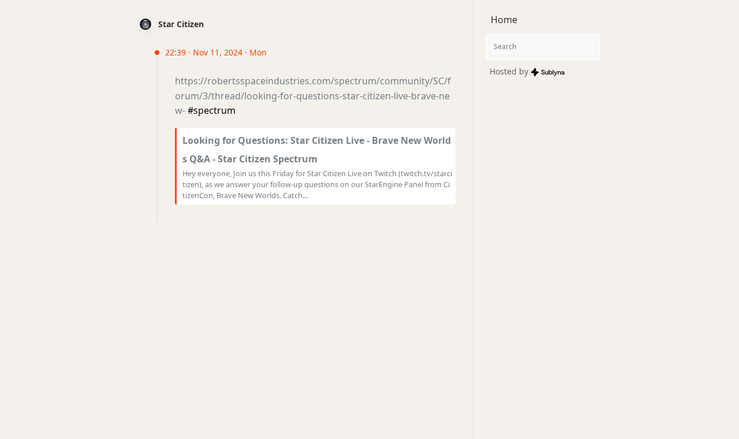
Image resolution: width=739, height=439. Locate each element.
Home (504, 19)
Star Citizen (181, 23)
